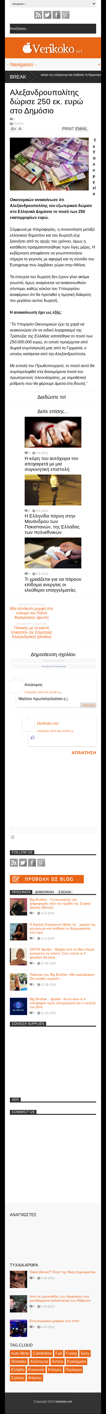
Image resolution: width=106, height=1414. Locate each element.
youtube (66, 15)
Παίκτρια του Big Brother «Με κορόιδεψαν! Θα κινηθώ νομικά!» (62, 976)
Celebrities (42, 1353)
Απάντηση (89, 705)
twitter (47, 15)
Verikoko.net (47, 723)
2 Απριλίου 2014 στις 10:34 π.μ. (43, 692)
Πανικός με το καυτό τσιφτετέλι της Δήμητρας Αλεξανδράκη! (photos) (31, 632)
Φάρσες (35, 1378)
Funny (71, 1353)
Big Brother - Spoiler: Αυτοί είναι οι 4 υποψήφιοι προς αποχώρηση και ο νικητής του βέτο (63, 1003)
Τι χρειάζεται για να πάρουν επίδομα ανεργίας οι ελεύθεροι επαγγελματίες (53, 585)
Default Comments (53, 660)
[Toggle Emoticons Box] (12, 837)
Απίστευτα (39, 1361)
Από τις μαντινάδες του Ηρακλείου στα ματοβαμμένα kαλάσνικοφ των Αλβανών (60, 1298)
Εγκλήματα (76, 1361)
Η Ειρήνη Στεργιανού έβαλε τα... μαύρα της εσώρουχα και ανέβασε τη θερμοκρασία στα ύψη (63, 928)
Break (18, 77)
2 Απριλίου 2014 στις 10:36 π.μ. (55, 730)
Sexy (85, 1353)
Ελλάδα (18, 123)
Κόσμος (55, 1370)
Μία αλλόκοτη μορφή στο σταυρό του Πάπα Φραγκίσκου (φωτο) (31, 613)
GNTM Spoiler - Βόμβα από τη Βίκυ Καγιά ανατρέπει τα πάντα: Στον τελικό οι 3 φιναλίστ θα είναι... (62, 953)
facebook (56, 15)
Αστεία (57, 1361)
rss (38, 15)
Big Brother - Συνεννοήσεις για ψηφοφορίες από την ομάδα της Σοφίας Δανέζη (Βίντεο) (60, 903)
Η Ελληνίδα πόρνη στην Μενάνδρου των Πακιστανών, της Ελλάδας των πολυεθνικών (52, 524)
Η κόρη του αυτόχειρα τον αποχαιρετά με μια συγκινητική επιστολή (51, 464)
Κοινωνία (36, 1370)
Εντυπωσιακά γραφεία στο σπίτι (54, 1321)
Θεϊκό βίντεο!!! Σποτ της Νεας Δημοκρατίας (63, 1272)
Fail (58, 1353)
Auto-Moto (20, 1353)
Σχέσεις (17, 1378)
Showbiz (18, 1361)
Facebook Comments (54, 666)
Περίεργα (74, 1370)
